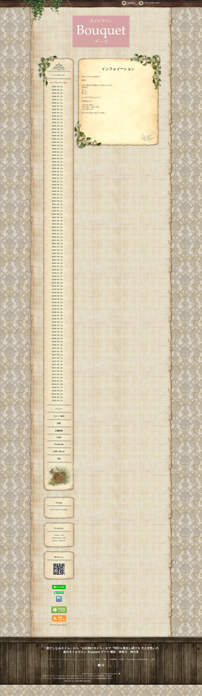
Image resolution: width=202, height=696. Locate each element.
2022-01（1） (58, 195)
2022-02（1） (58, 191)
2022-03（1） (58, 188)
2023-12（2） (57, 152)
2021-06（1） (58, 211)
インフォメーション (59, 83)
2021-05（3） (57, 214)
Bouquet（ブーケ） (94, 674)
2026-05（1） (58, 90)
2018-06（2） (58, 329)
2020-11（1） (58, 234)
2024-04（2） (58, 139)
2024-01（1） (58, 149)
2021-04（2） (58, 217)
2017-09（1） (58, 355)
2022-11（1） (57, 178)
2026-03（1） (58, 96)
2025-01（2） (58, 116)
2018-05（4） (58, 332)
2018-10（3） (58, 316)
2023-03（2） (58, 165)
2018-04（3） (58, 335)
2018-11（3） (58, 312)
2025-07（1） (58, 106)
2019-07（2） (58, 286)
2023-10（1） (58, 155)
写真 (59, 424)
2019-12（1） (57, 270)
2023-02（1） (58, 168)
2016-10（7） (58, 387)
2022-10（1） (58, 181)
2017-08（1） (58, 358)
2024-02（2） (58, 145)
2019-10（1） (58, 276)
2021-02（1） (58, 224)
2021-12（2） (57, 198)
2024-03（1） (58, 142)
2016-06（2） (58, 401)
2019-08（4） (58, 283)
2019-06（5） (58, 289)
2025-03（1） (58, 113)
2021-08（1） (58, 204)
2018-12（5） (57, 309)
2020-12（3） (58, 230)
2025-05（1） (57, 109)
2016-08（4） (58, 394)
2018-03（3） (58, 338)
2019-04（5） (58, 296)
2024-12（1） (58, 119)
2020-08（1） (58, 244)
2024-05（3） (58, 136)
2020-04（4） (58, 257)
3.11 (84, 80)
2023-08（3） (58, 159)
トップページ (59, 75)
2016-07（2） (58, 397)
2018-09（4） (58, 319)
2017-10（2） (58, 351)
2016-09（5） (58, 391)
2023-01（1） (58, 172)
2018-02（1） (58, 342)
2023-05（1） (58, 162)
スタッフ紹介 (59, 416)
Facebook (59, 444)
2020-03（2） (58, 260)
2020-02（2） (58, 263)
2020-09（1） (58, 240)
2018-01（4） (58, 345)
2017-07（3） (58, 361)
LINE (59, 438)
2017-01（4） (58, 378)
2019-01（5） (58, 306)
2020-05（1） (58, 253)
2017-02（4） (58, 374)
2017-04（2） (58, 368)
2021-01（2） (58, 227)
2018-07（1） (58, 325)
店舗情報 (59, 431)
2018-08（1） (58, 322)
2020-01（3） (58, 266)
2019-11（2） (57, 273)
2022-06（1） (58, 185)
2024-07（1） (58, 132)
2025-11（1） (57, 100)
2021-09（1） (58, 201)
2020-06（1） (58, 250)
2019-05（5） (57, 293)
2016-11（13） (58, 384)
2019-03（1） (58, 299)
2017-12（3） (57, 348)
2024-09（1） (58, 126)
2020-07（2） (58, 247)
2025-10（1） (57, 103)
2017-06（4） (58, 365)
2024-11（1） (58, 123)
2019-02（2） (58, 302)
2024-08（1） (58, 129)
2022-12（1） (57, 175)
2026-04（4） (58, 93)
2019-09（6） (58, 280)
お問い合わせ (59, 452)
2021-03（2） (58, 221)
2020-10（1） (58, 237)
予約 (59, 459)
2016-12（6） (57, 381)
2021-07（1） (58, 208)
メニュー (59, 409)
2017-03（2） (58, 371)
